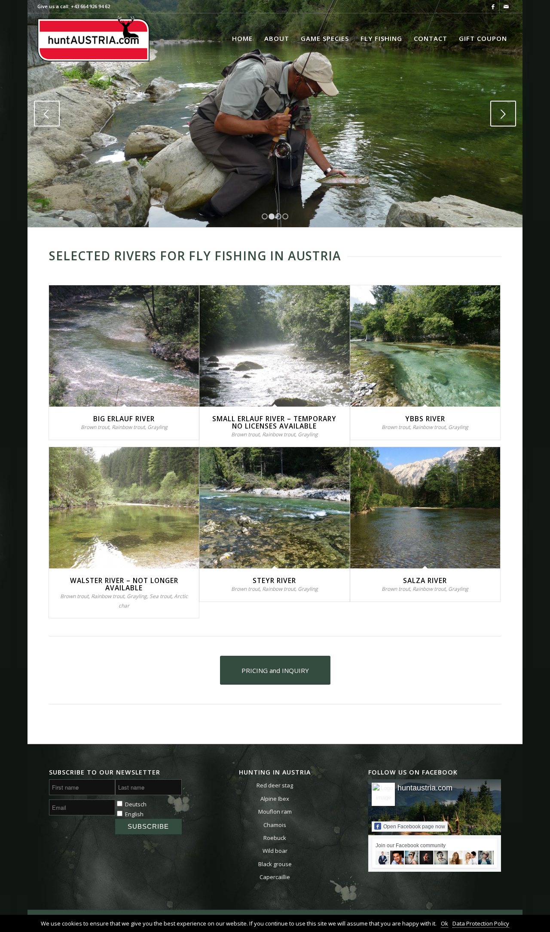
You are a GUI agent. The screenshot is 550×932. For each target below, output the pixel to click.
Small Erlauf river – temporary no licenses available (274, 422)
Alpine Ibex (274, 798)
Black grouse (275, 864)
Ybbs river (425, 418)
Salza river (425, 580)
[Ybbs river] (425, 346)
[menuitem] (242, 38)
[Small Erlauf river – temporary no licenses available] (274, 346)
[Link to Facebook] (493, 6)
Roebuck (274, 838)
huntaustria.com (424, 788)
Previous (47, 114)
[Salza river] (425, 507)
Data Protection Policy (480, 923)
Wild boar (275, 851)
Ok (444, 923)
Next (503, 114)
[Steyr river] (274, 507)
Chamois (274, 825)
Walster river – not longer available (124, 584)
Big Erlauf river (124, 418)
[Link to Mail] (506, 6)
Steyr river (274, 580)
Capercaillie (275, 877)
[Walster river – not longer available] (124, 507)
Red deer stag (275, 785)
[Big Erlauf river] (124, 346)
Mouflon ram (275, 811)
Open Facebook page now (414, 827)
